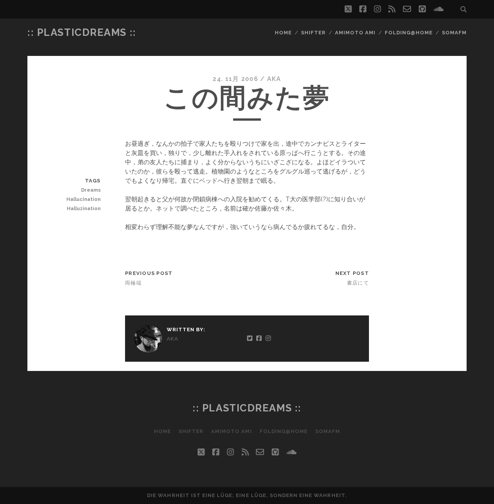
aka (274, 79)
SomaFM (454, 32)
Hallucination (83, 199)
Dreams (90, 190)
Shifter (313, 32)
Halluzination (83, 208)
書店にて (358, 283)
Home (283, 32)
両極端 (133, 283)
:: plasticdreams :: (81, 32)
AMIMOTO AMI (355, 32)
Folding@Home (409, 32)
